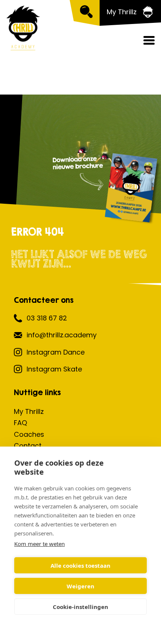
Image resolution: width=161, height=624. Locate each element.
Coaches (29, 434)
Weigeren (80, 586)
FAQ (20, 422)
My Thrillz (29, 411)
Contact (28, 445)
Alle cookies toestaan (80, 565)
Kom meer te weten (39, 543)
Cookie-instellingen (80, 606)
